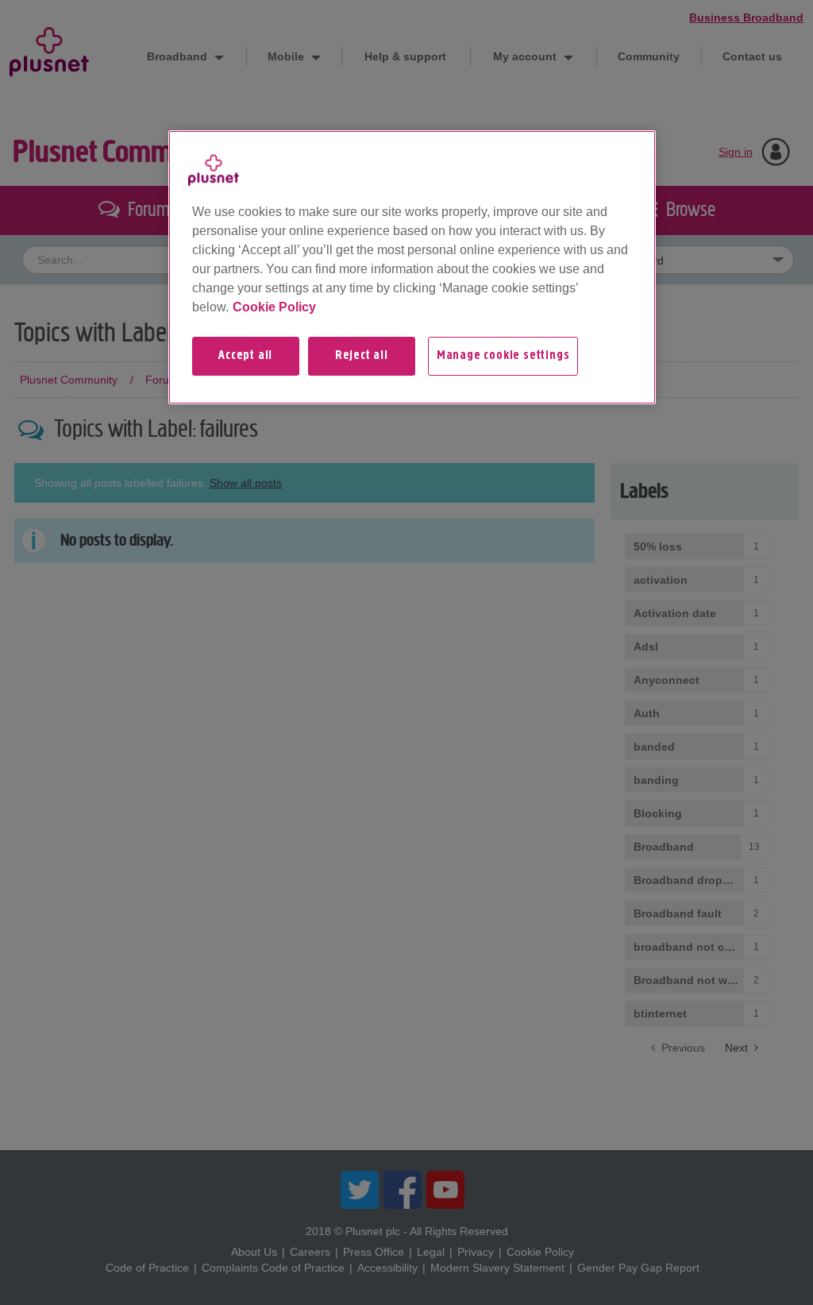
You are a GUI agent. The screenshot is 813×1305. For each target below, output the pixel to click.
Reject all (361, 355)
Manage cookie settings (503, 355)
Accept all (245, 355)
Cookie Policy (274, 307)
